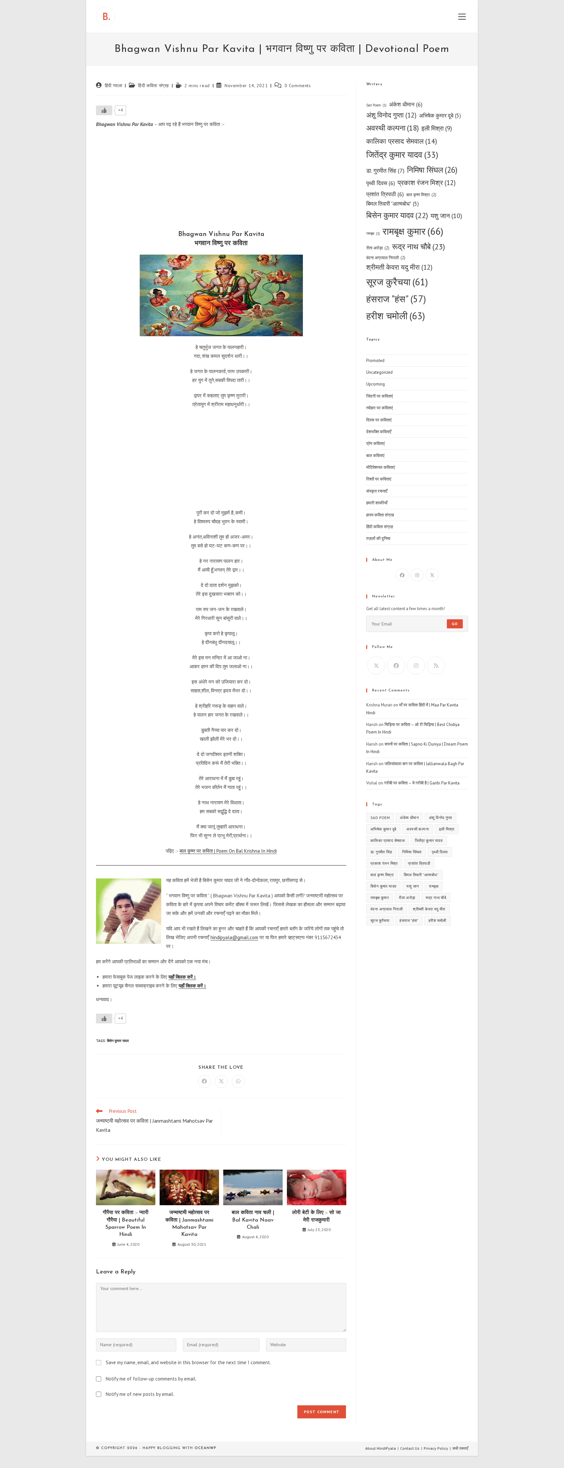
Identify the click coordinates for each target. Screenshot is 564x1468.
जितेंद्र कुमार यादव (402, 154)
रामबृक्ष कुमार (413, 231)
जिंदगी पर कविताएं (379, 396)
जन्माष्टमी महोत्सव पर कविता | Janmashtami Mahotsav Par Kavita (189, 1223)
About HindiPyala (380, 1448)
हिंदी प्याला (113, 85)
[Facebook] (402, 574)
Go (455, 623)
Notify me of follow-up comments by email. (151, 1379)
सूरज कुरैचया (397, 282)
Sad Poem (376, 105)
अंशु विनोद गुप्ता (391, 115)
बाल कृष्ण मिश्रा (421, 194)
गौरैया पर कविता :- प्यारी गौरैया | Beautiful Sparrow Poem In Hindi (126, 1223)
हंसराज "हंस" (396, 299)
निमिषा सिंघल (432, 170)
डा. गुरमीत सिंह (385, 170)
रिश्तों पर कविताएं (378, 479)
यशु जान (446, 216)
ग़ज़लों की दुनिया (378, 538)
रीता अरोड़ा (377, 248)
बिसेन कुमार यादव (118, 1040)
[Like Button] (104, 110)
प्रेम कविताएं (375, 443)
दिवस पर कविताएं (379, 420)
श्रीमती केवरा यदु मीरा (399, 267)
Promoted (375, 360)
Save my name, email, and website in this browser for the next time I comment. (188, 1362)
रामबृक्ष (373, 233)
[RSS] (436, 665)
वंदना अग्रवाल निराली (385, 257)
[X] (432, 574)
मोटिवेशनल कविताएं (380, 467)
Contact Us (409, 1448)
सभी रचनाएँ (460, 1448)
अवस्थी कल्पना (392, 128)
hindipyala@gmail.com (234, 937)
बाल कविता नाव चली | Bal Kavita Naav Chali (253, 1220)
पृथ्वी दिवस (380, 183)
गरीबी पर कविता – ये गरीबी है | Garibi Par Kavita (422, 783)
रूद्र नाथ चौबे (418, 247)
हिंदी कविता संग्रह (153, 85)
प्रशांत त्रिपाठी (385, 194)
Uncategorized (379, 372)
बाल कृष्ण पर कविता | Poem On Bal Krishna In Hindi (228, 851)
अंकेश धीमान (405, 104)
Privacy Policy (436, 1448)
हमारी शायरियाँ (376, 503)
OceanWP (205, 1448)
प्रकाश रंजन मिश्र (427, 182)
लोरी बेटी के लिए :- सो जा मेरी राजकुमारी (316, 1216)
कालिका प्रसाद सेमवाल (401, 141)
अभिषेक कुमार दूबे (440, 115)
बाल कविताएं (375, 455)
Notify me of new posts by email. (140, 1394)
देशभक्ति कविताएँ (378, 431)
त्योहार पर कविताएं (379, 408)
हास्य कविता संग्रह (380, 515)
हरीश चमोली (395, 315)
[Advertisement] (221, 181)
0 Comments (298, 85)
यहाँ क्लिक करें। (182, 977)
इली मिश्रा (436, 128)
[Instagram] (417, 574)
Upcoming (375, 384)
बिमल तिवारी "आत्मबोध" (392, 203)
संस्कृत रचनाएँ (376, 491)
